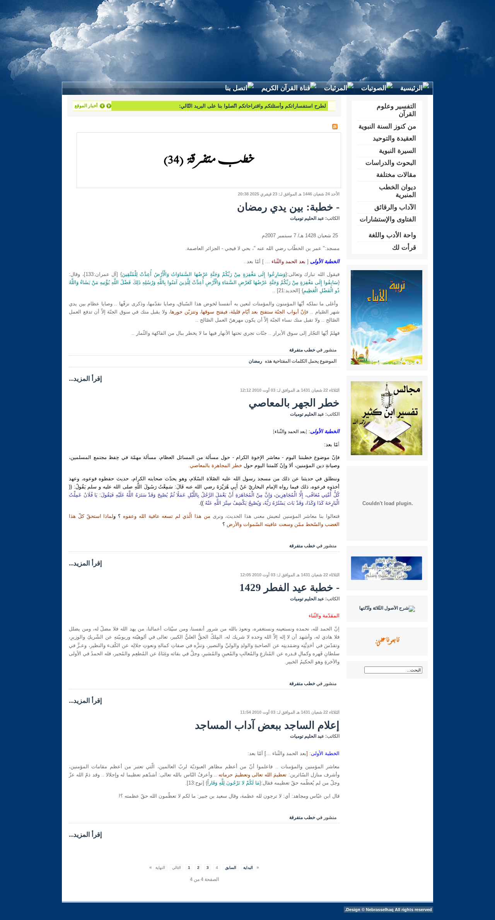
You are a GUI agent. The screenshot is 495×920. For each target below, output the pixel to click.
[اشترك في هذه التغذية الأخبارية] (335, 126)
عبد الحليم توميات (307, 218)
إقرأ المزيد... (85, 378)
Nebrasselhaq (380, 909)
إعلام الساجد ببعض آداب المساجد (267, 725)
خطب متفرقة (302, 350)
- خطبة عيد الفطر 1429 (289, 587)
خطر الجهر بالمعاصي (294, 403)
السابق (230, 867)
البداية (248, 867)
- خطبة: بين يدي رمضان (288, 207)
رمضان (255, 361)
